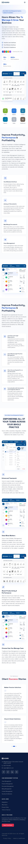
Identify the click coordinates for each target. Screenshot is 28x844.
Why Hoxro (4, 804)
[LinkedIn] (12, 772)
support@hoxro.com (8, 768)
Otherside (11, 444)
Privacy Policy (5, 807)
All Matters (7, 268)
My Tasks (15, 268)
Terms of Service (6, 809)
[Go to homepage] (5, 2)
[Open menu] (24, 2)
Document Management (8, 786)
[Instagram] (16, 772)
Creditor (15, 444)
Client (8, 444)
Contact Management (7, 791)
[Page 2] (14, 746)
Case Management (6, 781)
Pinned (11, 268)
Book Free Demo (8, 825)
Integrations (5, 802)
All (5, 444)
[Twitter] (8, 772)
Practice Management (7, 783)
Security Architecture (7, 793)
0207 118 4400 (7, 765)
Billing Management (6, 788)
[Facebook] (3, 772)
